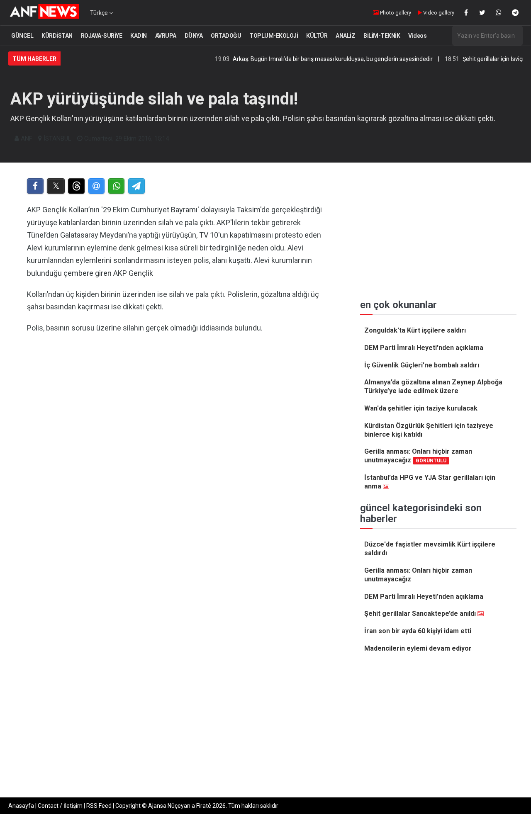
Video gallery (438, 13)
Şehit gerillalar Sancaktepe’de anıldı (420, 613)
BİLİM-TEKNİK (381, 35)
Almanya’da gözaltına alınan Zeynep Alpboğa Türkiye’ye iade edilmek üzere (433, 386)
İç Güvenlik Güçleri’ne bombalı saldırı (421, 365)
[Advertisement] (179, 438)
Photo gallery (395, 13)
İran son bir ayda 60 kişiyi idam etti (417, 631)
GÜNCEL (22, 35)
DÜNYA (194, 35)
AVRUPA (165, 35)
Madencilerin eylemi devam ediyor (418, 648)
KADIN (138, 35)
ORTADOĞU (226, 35)
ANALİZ (345, 35)
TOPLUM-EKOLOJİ (273, 35)
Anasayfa (21, 805)
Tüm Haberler (34, 59)
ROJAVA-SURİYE (101, 35)
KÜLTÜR (316, 35)
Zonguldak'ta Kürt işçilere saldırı (415, 330)
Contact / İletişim (60, 805)
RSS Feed (99, 805)
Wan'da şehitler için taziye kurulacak (420, 408)
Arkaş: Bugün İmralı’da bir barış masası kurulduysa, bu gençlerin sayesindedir (318, 59)
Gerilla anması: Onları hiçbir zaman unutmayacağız (418, 455)
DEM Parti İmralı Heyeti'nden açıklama (423, 348)
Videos (417, 35)
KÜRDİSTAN (57, 35)
